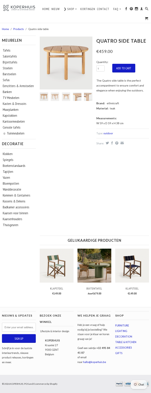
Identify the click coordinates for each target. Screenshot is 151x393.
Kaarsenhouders (12, 219)
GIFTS (118, 353)
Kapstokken (10, 115)
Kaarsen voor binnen (15, 213)
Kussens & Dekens (14, 201)
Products (18, 29)
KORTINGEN (87, 9)
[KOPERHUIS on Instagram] (136, 9)
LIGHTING (121, 331)
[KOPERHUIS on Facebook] (126, 9)
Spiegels (8, 160)
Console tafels (11, 127)
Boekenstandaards (14, 165)
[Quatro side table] (66, 63)
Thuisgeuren (10, 225)
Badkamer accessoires (16, 207)
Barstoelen (9, 74)
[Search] (146, 9)
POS (26, 383)
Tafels (6, 50)
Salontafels (10, 56)
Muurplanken (10, 109)
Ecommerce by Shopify (45, 383)
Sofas (6, 80)
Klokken (8, 154)
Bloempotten (11, 183)
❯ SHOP (70, 9)
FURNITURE (122, 325)
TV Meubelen (11, 98)
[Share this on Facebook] (112, 143)
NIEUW (56, 9)
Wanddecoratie (12, 189)
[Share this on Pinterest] (116, 143)
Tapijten (8, 171)
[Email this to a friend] (122, 143)
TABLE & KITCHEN (125, 342)
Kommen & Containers (16, 195)
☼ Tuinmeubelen (13, 133)
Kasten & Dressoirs (14, 103)
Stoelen (8, 68)
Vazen (6, 177)
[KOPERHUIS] (19, 8)
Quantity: (102, 62)
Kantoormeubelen (14, 121)
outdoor (108, 133)
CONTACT (103, 9)
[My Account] (141, 9)
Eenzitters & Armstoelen (18, 86)
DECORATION (123, 336)
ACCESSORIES (123, 347)
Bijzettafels (10, 62)
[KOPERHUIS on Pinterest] (131, 9)
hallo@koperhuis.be (94, 362)
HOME (46, 9)
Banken (7, 92)
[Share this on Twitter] (107, 143)
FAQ (117, 9)
